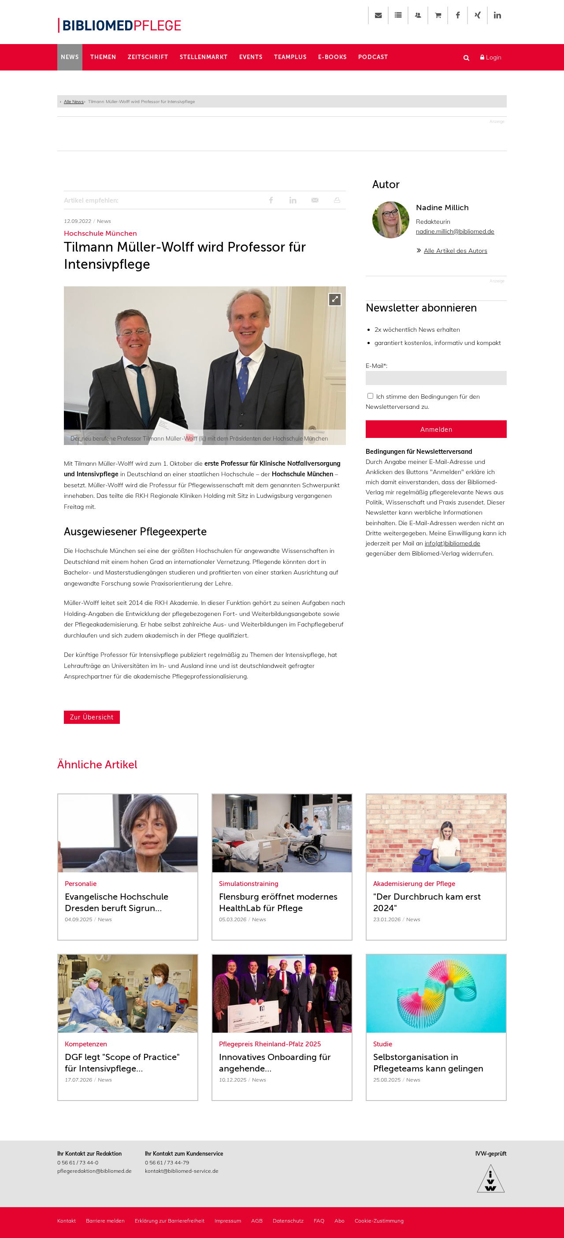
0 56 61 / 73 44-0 (77, 1162)
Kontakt (66, 1220)
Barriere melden (105, 1220)
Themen (103, 57)
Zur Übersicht (92, 717)
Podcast (373, 57)
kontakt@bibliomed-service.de (182, 1171)
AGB (257, 1220)
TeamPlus (290, 57)
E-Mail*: (376, 366)
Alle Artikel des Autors (455, 251)
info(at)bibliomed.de (452, 543)
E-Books (332, 57)
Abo (339, 1220)
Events (251, 57)
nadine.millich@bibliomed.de (455, 231)
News (70, 57)
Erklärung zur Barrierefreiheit (169, 1220)
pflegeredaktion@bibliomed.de (94, 1171)
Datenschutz (288, 1220)
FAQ (319, 1220)
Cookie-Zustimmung (379, 1220)
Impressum (228, 1220)
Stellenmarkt (204, 57)
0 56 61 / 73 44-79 (167, 1162)
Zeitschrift (148, 57)
